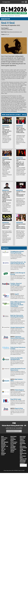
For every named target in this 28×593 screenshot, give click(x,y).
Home (2, 15)
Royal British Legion (15, 399)
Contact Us (22, 463)
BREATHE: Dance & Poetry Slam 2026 (20, 227)
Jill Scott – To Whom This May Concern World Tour (20, 164)
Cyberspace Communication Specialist (17, 337)
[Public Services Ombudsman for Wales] (5, 348)
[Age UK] (5, 295)
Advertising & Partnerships (23, 461)
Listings (6, 15)
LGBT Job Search (3, 449)
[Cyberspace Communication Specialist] (5, 337)
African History (13, 442)
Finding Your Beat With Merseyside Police (16, 358)
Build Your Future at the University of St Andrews (17, 316)
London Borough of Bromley (17, 273)
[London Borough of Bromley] (5, 274)
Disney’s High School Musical (20, 131)
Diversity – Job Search (4, 447)
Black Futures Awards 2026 (6, 227)
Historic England (19, 390)
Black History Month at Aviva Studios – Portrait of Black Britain (7, 198)
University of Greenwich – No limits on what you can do (18, 262)
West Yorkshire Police (16, 379)
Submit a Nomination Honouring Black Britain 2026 (23, 442)
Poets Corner (13, 449)
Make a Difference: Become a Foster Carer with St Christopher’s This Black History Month (17, 304)
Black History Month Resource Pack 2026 (23, 452)
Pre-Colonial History (13, 444)
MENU (23, 2)
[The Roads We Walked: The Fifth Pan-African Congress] (7, 120)
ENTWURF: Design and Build (19, 470)
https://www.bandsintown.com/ (14, 32)
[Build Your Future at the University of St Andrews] (5, 316)
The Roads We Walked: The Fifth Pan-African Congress (6, 132)
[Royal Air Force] (5, 409)
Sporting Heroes (12, 451)
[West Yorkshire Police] (5, 381)
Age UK (17, 294)
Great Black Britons (13, 440)
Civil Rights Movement (13, 447)
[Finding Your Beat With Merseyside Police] (5, 359)
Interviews (3, 439)
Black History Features (13, 437)
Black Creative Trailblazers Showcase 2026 (6, 163)
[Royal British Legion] (5, 401)
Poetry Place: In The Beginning (20, 195)
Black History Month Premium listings (23, 448)
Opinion (3, 440)
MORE (23, 114)
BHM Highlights (4, 442)
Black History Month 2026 (23, 437)
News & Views (4, 438)
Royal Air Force (19, 408)
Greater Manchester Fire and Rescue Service (17, 369)
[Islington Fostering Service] (5, 327)
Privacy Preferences (23, 465)
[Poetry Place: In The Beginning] (21, 185)
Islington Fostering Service (17, 327)
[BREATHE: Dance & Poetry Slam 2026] (21, 217)
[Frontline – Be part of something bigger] (5, 284)
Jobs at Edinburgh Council (3, 453)
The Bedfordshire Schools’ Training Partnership (17, 252)
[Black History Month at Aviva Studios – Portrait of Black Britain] (7, 185)
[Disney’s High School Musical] (21, 120)
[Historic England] (5, 392)
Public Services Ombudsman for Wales (18, 348)
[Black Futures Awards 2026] (7, 217)
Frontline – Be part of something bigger (15, 284)
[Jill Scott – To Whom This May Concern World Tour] (21, 152)
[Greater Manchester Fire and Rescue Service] (5, 368)
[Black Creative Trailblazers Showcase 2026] (7, 152)
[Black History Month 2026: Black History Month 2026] (14, 10)
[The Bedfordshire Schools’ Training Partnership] (5, 253)
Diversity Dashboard (3, 444)
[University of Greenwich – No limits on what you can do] (5, 262)
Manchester (11, 15)
